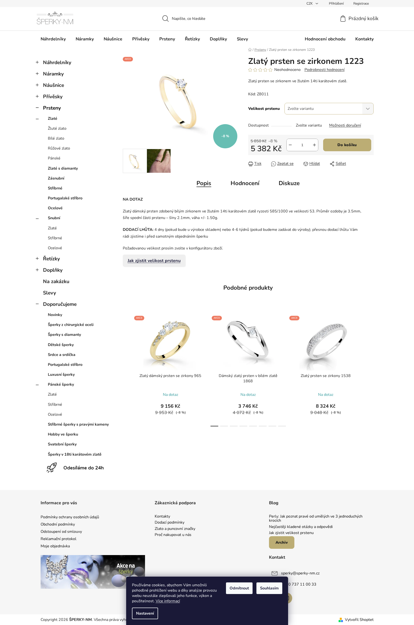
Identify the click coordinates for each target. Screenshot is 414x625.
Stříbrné (55, 188)
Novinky (55, 314)
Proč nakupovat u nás (173, 535)
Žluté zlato (57, 128)
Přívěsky (53, 96)
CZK (310, 3)
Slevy (49, 292)
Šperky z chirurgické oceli (71, 324)
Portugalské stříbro (65, 198)
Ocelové (55, 208)
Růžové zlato (59, 148)
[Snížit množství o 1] (290, 145)
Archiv (282, 542)
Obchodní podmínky (58, 524)
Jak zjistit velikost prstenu (154, 261)
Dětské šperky (61, 344)
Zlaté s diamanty (63, 168)
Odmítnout (239, 588)
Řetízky (51, 258)
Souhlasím (269, 588)
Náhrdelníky (57, 62)
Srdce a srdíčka (61, 354)
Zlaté (52, 118)
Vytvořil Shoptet (359, 619)
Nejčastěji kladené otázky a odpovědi (301, 527)
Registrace (361, 3)
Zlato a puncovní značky (175, 529)
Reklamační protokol (58, 539)
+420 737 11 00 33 (298, 584)
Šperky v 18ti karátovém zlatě (75, 454)
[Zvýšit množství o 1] (314, 145)
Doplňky (53, 270)
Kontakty (162, 516)
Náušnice (53, 85)
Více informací (168, 601)
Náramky (53, 73)
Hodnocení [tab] (245, 183)
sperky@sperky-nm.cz (300, 573)
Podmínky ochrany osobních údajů (70, 517)
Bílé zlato (56, 138)
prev (127, 370)
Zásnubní (56, 178)
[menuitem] (53, 39)
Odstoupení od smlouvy (61, 531)
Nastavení (145, 613)
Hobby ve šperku (63, 434)
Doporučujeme (60, 304)
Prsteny (52, 108)
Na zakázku (56, 281)
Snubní (54, 218)
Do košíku (347, 145)
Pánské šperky (61, 384)
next (370, 370)
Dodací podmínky (169, 522)
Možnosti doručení (345, 125)
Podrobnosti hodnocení (325, 69)
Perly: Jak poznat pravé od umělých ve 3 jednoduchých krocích (316, 518)
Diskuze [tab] (289, 183)
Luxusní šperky (61, 374)
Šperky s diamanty (64, 334)
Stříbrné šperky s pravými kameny (78, 424)
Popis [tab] (203, 183)
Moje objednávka (55, 546)
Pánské (54, 158)
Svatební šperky (62, 444)
